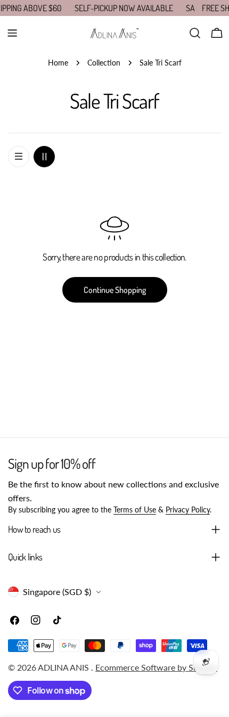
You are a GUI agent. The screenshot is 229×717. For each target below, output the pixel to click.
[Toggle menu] (12, 33)
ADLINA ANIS (64, 667)
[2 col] (44, 156)
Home (58, 62)
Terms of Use (134, 509)
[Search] (195, 33)
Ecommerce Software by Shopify (156, 667)
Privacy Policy (188, 509)
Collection (103, 62)
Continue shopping (115, 289)
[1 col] (18, 156)
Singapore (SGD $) (57, 591)
